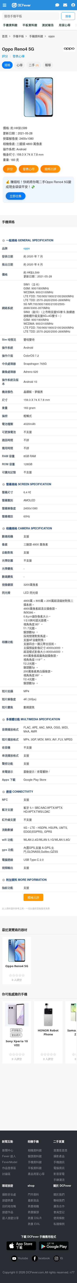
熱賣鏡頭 (33, 1212)
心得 (20, 65)
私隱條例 (59, 1224)
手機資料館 (10, 25)
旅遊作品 (7, 1212)
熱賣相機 (33, 1206)
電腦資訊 (59, 1168)
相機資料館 (35, 1150)
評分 (5, 56)
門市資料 (33, 1194)
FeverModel (9, 1162)
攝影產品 (59, 1156)
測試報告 (48, 25)
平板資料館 (30, 25)
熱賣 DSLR (34, 1218)
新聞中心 (7, 1150)
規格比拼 (50, 169)
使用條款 (59, 1218)
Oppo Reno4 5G (16, 966)
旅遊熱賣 (7, 1200)
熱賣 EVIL (34, 1224)
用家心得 (64, 25)
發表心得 (18, 56)
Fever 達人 (9, 1156)
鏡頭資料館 (35, 1156)
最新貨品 (33, 1200)
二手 (33, 65)
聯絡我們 (59, 1200)
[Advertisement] (38, 1097)
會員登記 (59, 1212)
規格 (7, 65)
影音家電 (59, 1174)
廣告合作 (59, 1206)
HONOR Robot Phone (48, 1032)
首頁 (5, 36)
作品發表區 (9, 1168)
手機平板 (18, 36)
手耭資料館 (36, 36)
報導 (48, 65)
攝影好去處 (9, 1194)
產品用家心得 (36, 1174)
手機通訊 (59, 1162)
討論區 (6, 1174)
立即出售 (16, 196)
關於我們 (59, 1194)
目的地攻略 (9, 1206)
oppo (51, 36)
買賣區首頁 (60, 1150)
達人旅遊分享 (10, 1218)
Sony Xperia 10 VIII (17, 1043)
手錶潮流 (59, 1180)
